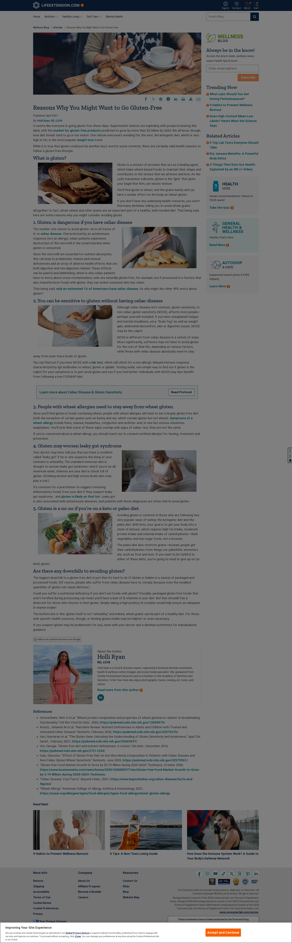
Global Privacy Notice (77, 933)
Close (78, 936)
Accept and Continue (223, 932)
